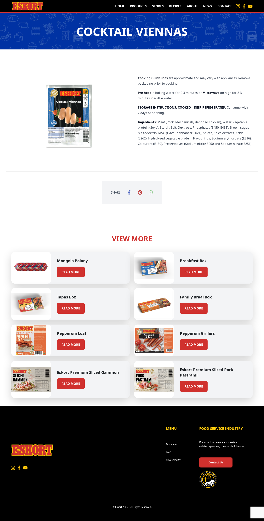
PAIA (168, 452)
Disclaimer (172, 444)
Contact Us (216, 462)
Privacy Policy (173, 459)
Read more (71, 272)
